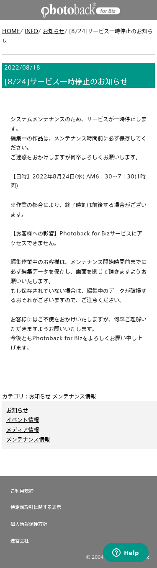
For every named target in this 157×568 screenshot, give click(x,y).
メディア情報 (22, 430)
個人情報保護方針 (28, 524)
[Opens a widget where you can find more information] (126, 553)
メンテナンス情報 (74, 396)
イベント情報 (22, 419)
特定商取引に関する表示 (35, 507)
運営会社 (19, 540)
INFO (31, 31)
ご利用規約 (21, 491)
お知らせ (53, 31)
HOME (11, 31)
